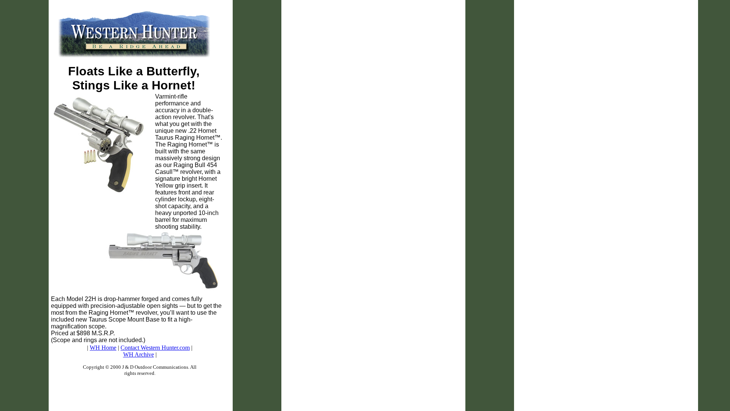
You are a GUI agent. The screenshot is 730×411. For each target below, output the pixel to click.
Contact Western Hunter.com (155, 347)
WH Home (103, 347)
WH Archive (138, 354)
